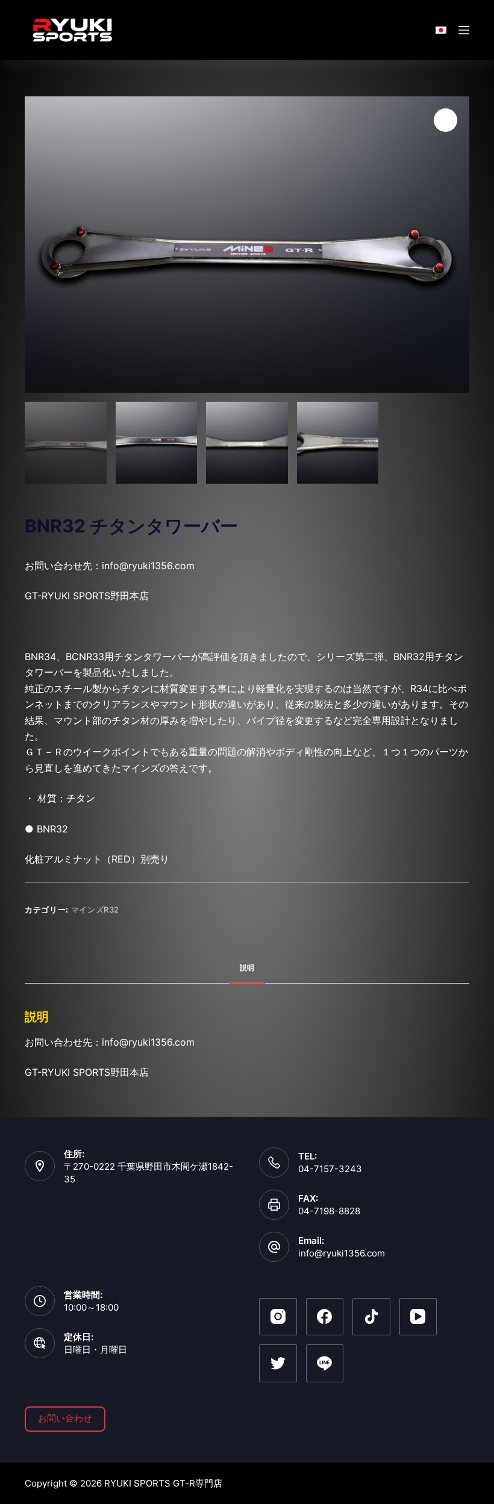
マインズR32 (95, 909)
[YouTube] (418, 1317)
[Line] (325, 1363)
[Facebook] (325, 1317)
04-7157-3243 (330, 1169)
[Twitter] (278, 1363)
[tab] (247, 968)
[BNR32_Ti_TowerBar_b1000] (247, 244)
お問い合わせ (65, 1418)
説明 (247, 967)
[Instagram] (278, 1317)
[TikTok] (371, 1317)
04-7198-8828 (329, 1211)
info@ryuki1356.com (341, 1253)
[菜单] (463, 30)
